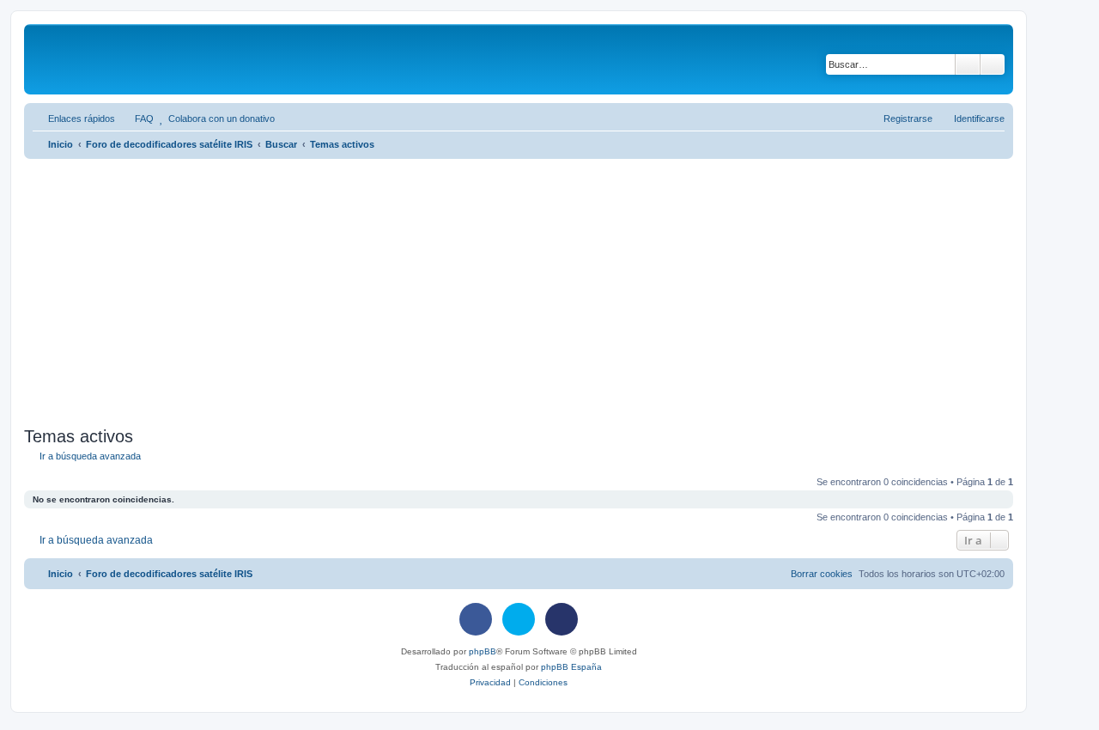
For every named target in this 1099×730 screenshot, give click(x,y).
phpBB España (571, 667)
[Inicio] (161, 59)
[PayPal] (561, 619)
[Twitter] (518, 619)
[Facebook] (475, 619)
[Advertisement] (539, 293)
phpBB (482, 651)
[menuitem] (136, 118)
